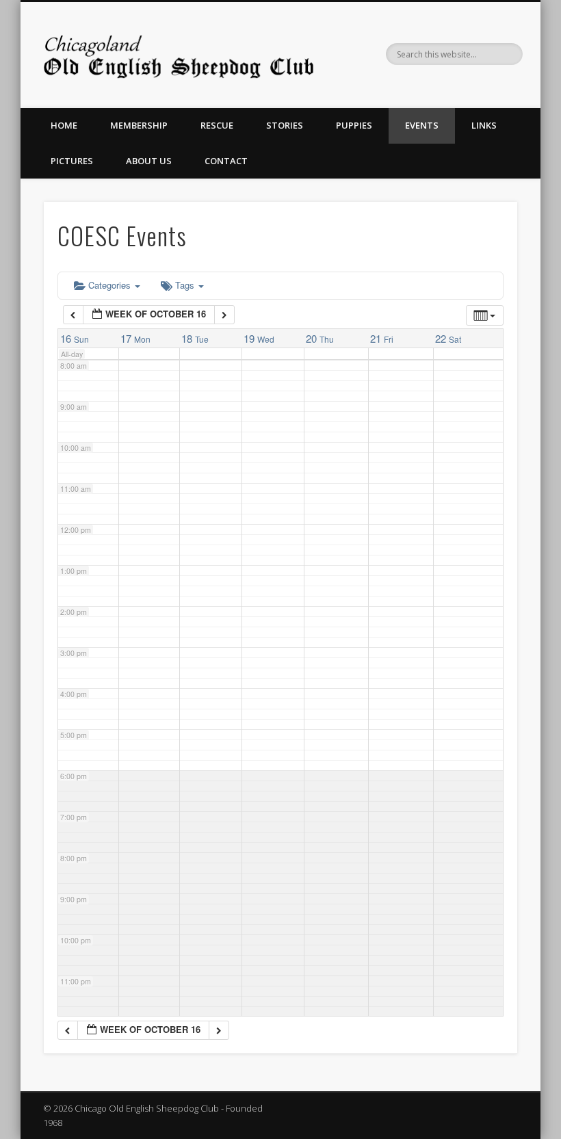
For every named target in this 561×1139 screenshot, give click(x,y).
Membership (139, 125)
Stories (284, 125)
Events (422, 125)
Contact (226, 161)
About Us (149, 161)
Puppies (354, 125)
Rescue (216, 125)
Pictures (72, 161)
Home (64, 125)
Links (484, 125)
